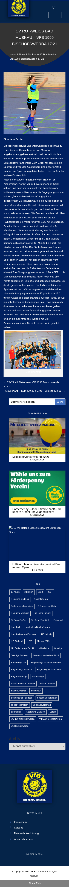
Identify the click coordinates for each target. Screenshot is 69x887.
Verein (53, 712)
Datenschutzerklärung (26, 833)
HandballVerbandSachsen (23, 634)
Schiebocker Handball (21, 698)
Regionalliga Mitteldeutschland (46, 662)
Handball (15, 627)
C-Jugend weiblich (47, 606)
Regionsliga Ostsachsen (49, 669)
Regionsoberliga (19, 676)
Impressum (20, 822)
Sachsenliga (38, 676)
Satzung (18, 827)
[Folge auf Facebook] (51, 15)
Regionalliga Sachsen (21, 669)
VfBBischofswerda (19, 726)
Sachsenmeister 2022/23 (23, 683)
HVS (30, 641)
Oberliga (58, 648)
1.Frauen (15, 592)
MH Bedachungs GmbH (22, 648)
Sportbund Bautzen (35, 712)
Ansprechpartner (23, 839)
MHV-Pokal (44, 648)
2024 (50, 592)
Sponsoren (16, 712)
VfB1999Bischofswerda (50, 719)
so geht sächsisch (19, 705)
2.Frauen (28, 592)
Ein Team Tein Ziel (40, 620)
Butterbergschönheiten (22, 606)
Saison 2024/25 (47, 683)
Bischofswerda (41, 599)
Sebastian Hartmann (47, 698)
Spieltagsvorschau (42, 705)
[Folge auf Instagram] (59, 15)
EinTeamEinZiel (18, 620)
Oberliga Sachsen (19, 655)
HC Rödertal (17, 641)
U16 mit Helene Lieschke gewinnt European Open (36, 566)
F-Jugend (58, 620)
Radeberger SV (18, 662)
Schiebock (36, 690)
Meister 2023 (43, 641)
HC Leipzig (46, 634)
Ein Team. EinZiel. (42, 613)
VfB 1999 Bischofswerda (22, 719)
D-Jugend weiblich (20, 613)
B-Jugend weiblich (20, 599)
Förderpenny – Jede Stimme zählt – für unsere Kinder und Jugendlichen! (36, 510)
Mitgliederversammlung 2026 (30, 456)
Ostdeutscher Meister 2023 (46, 655)
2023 (40, 592)
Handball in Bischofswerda (37, 627)
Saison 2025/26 (18, 690)
